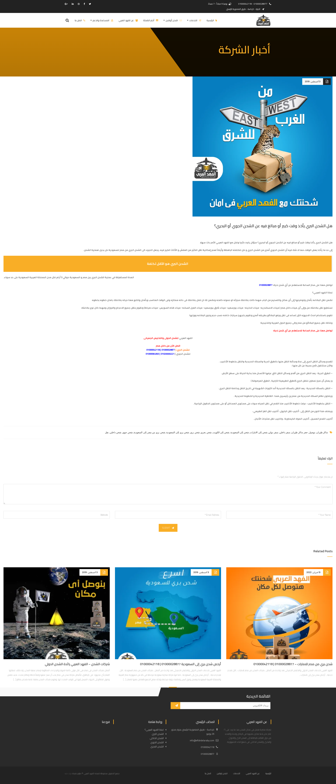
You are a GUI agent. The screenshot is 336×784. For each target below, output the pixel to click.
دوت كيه (68, 773)
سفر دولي (273, 432)
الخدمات (236, 773)
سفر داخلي (284, 432)
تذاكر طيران (322, 432)
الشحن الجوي (157, 742)
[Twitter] (90, 4)
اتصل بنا (208, 773)
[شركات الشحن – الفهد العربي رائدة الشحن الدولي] (57, 613)
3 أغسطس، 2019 (312, 81)
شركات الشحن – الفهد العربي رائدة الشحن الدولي (77, 664)
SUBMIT (166, 528)
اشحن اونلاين (222, 773)
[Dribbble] (79, 4)
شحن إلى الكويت (221, 432)
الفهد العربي (185, 338)
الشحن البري (98, 277)
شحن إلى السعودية (239, 432)
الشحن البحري (157, 746)
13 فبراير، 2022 (313, 572)
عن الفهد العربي (253, 773)
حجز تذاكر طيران (299, 432)
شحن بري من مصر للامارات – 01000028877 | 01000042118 (292, 664)
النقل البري (306, 373)
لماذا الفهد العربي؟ (154, 730)
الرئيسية (268, 773)
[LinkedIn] (73, 4)
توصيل (312, 432)
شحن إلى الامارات (258, 432)
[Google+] (66, 4)
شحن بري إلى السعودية (177, 432)
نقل (107, 432)
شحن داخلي (115, 432)
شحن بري (195, 432)
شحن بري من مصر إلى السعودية (149, 432)
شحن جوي (127, 432)
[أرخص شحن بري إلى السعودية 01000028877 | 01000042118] (168, 613)
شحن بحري (206, 432)
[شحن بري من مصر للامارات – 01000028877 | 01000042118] (279, 613)
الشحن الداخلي (157, 738)
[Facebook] (84, 4)
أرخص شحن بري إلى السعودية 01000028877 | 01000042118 (180, 664)
